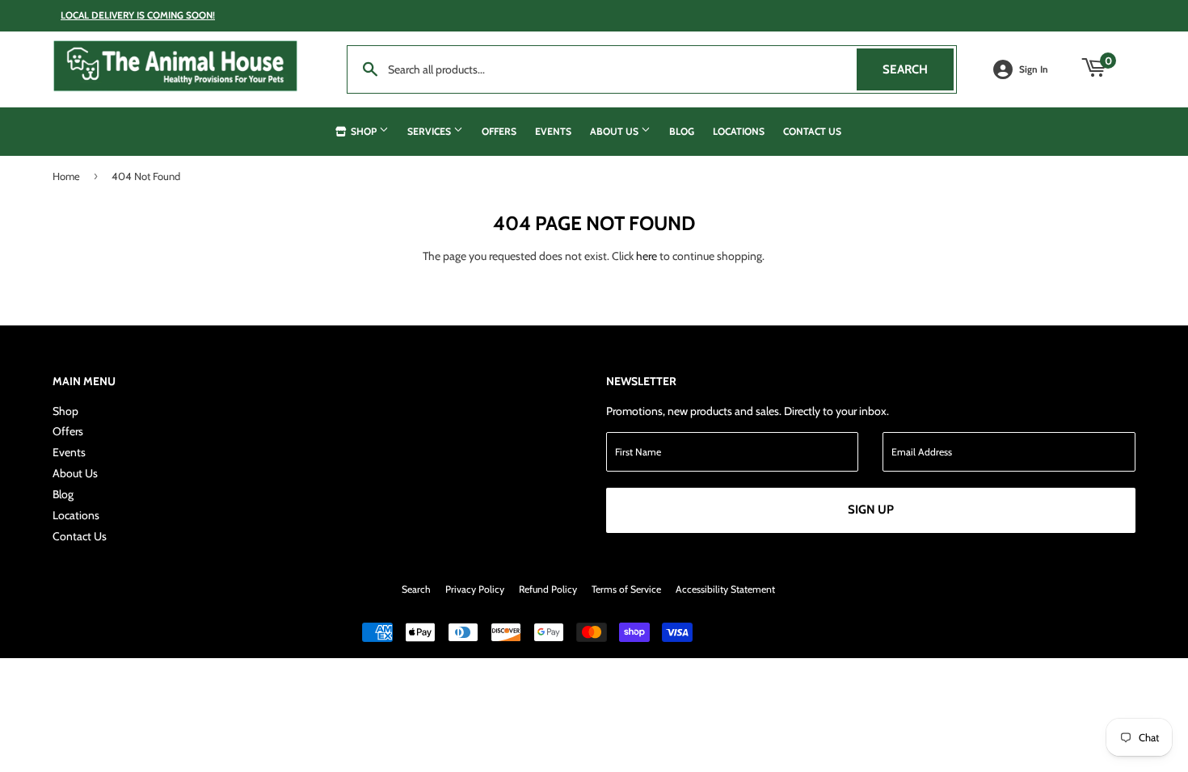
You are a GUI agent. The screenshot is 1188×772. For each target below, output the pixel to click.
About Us (615, 131)
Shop (363, 131)
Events (553, 131)
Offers (499, 131)
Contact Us (812, 131)
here (646, 256)
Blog (681, 131)
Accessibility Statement (725, 589)
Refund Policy (548, 589)
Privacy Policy (474, 589)
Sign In (1033, 69)
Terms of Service (626, 589)
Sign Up (871, 509)
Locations (739, 131)
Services (430, 131)
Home (66, 176)
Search (918, 69)
